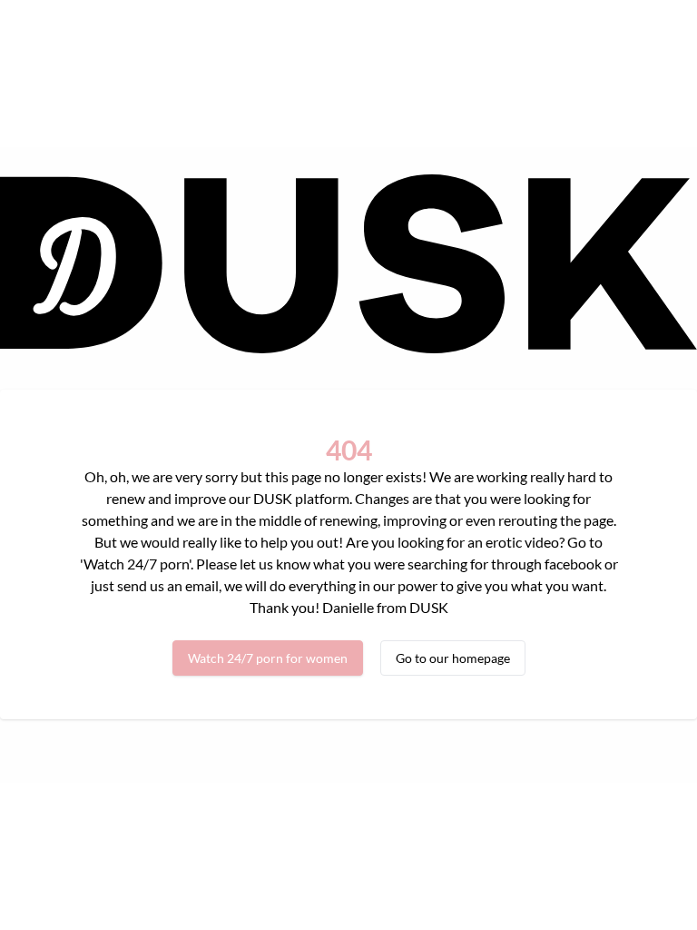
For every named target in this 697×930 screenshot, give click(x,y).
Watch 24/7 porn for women (268, 658)
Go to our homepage (453, 658)
